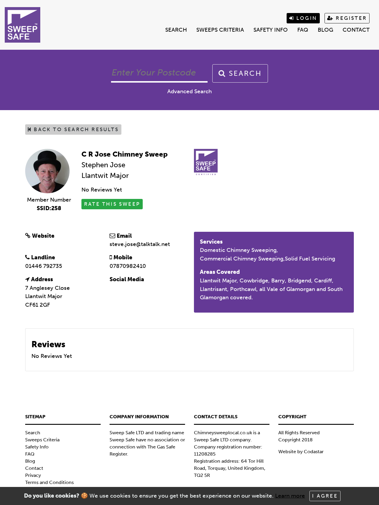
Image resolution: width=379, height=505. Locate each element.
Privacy (33, 475)
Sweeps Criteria (220, 29)
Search (176, 29)
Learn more (290, 495)
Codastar (314, 451)
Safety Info (270, 29)
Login (305, 18)
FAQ (302, 29)
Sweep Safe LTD (211, 440)
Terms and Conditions (49, 482)
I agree (325, 496)
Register (350, 18)
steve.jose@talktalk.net (140, 244)
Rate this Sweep (112, 204)
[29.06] (47, 170)
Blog (325, 29)
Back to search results (75, 129)
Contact (356, 29)
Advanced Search (189, 91)
